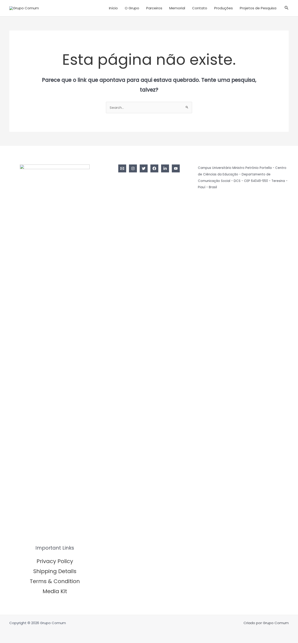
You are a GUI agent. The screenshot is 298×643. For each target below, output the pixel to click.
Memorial (177, 8)
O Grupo (132, 8)
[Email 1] (122, 168)
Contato (199, 8)
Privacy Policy (55, 561)
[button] (286, 8)
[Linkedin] (165, 168)
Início (113, 8)
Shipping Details (54, 571)
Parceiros (154, 8)
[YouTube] (176, 168)
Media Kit (55, 591)
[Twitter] (144, 168)
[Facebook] (154, 168)
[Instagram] (133, 168)
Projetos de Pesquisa (258, 8)
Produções (223, 8)
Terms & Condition (55, 581)
